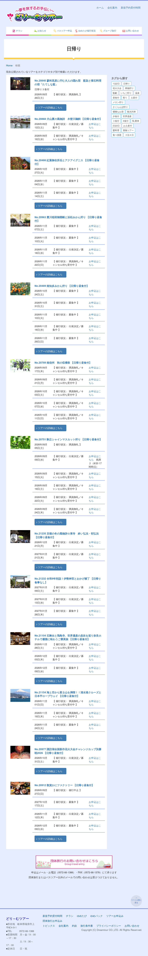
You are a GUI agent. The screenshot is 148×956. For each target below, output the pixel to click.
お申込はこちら (95, 125)
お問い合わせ (132, 30)
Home (9, 65)
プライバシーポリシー (108, 925)
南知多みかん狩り (62, 286)
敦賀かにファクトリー (64, 785)
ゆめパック (96, 916)
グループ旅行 (109, 30)
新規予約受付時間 (130, 7)
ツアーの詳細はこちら (50, 107)
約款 (74, 925)
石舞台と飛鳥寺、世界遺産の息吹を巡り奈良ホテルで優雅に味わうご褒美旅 (68, 637)
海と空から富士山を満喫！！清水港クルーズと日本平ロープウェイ (68, 694)
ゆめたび (82, 916)
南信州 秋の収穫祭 (63, 362)
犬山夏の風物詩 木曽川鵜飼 (68, 119)
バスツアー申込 (64, 30)
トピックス (49, 925)
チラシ (18, 30)
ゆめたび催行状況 (87, 30)
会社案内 (112, 7)
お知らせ (41, 30)
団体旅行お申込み (52, 920)
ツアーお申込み (114, 916)
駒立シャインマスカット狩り (68, 439)
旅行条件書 (87, 925)
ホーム (100, 7)
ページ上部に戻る (136, 901)
